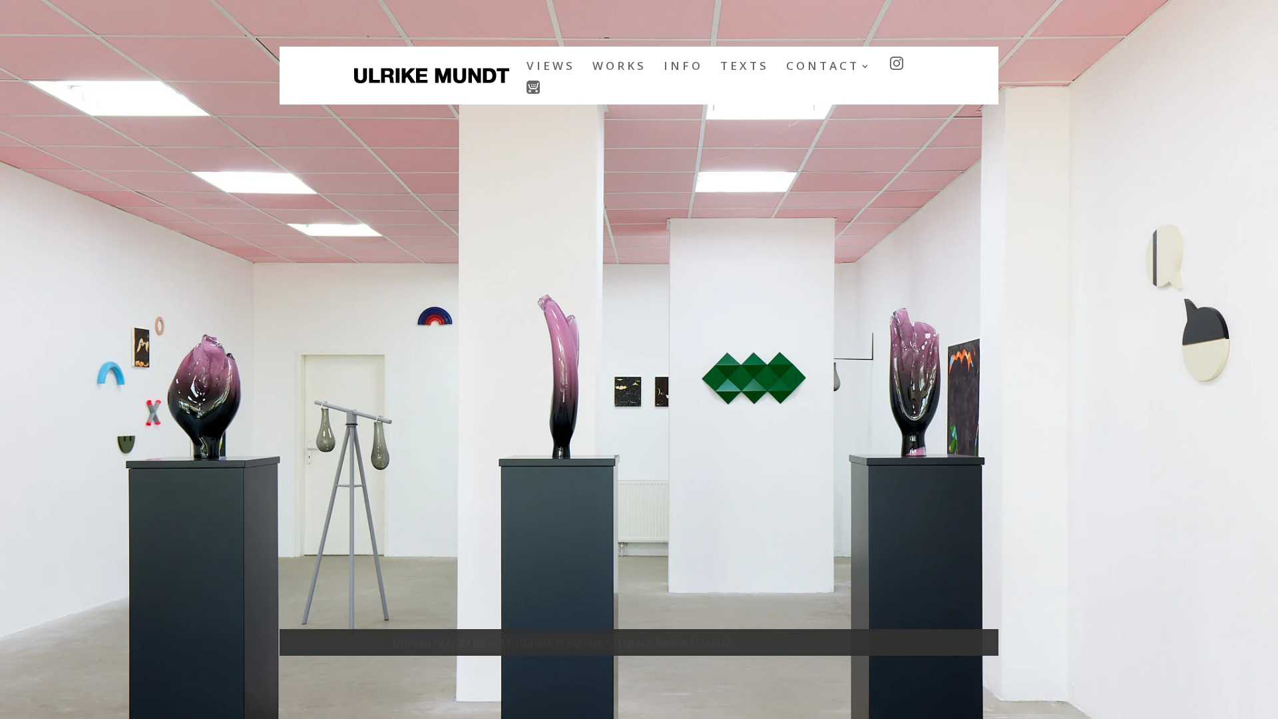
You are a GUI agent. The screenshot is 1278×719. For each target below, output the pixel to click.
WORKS (619, 67)
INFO (683, 67)
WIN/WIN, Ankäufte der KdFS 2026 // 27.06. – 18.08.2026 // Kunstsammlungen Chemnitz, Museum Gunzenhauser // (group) (649, 646)
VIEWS (551, 67)
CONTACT (822, 67)
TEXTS (744, 67)
